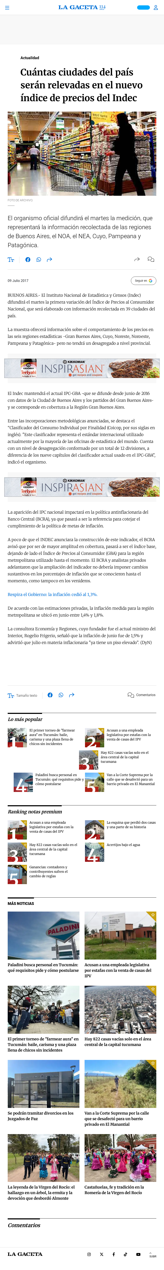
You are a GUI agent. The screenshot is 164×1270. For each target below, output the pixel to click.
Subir (152, 1256)
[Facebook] (114, 1255)
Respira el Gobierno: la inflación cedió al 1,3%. (53, 594)
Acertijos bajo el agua (123, 845)
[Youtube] (138, 1255)
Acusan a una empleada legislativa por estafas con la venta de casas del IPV (129, 734)
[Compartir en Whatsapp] (39, 260)
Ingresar (156, 7)
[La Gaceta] (82, 8)
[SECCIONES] (12, 7)
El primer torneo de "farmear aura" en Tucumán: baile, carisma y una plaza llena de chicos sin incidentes (43, 1045)
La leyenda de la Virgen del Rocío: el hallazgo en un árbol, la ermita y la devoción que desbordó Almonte (41, 1193)
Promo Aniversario (143, 7)
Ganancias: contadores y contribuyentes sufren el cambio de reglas (48, 871)
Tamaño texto (26, 696)
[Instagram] (89, 1255)
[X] (102, 1255)
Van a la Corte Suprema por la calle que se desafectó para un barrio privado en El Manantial (131, 779)
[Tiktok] (125, 1255)
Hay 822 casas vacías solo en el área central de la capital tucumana (125, 757)
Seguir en (141, 280)
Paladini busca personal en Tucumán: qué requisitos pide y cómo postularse (59, 779)
